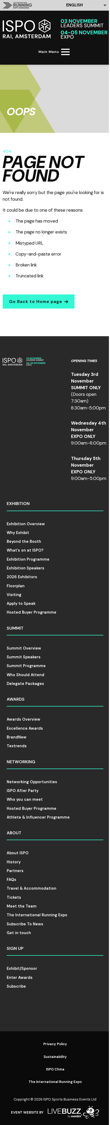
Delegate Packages (25, 683)
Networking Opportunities (32, 781)
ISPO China (55, 1069)
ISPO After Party (22, 790)
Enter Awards (20, 977)
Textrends (17, 746)
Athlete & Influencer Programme (38, 817)
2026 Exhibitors (22, 576)
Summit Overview (24, 648)
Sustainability (55, 1056)
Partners (15, 870)
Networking (21, 762)
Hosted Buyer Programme (31, 612)
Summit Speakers (24, 657)
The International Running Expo (37, 915)
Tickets (14, 897)
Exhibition (18, 503)
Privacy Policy (55, 1044)
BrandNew (16, 737)
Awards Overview (23, 719)
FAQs (11, 879)
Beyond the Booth (24, 541)
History (14, 862)
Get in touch (19, 932)
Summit (15, 628)
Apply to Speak (21, 603)
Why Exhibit (18, 532)
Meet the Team (22, 906)
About (14, 833)
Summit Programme (26, 665)
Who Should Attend (25, 674)
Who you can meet (25, 799)
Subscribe (16, 986)
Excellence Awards (25, 728)
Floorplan (16, 586)
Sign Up (15, 948)
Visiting (14, 594)
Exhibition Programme (28, 559)
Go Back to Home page (35, 301)
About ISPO (18, 853)
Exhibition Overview (26, 524)
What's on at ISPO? (25, 550)
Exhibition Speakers (25, 568)
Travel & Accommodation (31, 888)
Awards (16, 699)
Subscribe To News (25, 924)
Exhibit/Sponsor (22, 968)
